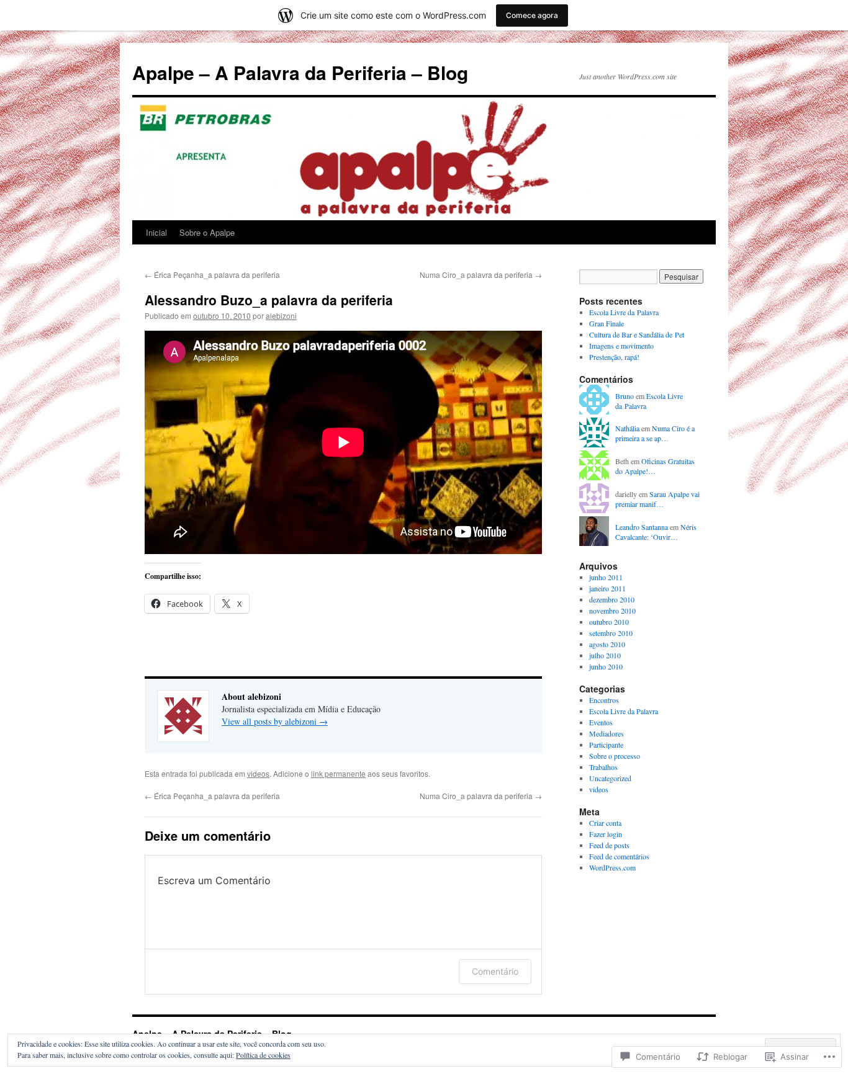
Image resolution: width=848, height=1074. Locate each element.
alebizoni (281, 315)
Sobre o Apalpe (207, 232)
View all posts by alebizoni (275, 721)
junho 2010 (606, 666)
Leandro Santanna (641, 527)
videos (258, 773)
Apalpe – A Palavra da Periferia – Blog (300, 72)
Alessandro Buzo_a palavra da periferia (269, 299)
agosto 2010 (607, 644)
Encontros (604, 700)
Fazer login (605, 834)
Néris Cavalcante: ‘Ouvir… (656, 532)
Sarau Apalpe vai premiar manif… (657, 499)
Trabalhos (603, 767)
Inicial (156, 232)
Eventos (601, 722)
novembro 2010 (612, 610)
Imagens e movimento (621, 346)
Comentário (495, 971)
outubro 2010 (609, 622)
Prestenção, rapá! (614, 357)
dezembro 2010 (611, 599)
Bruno (624, 396)
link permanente (338, 773)
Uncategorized (610, 778)
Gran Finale (606, 323)
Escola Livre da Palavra (624, 312)
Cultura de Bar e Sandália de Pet (636, 334)
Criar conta (605, 823)
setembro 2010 (611, 633)
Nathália (627, 428)
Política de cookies (263, 1055)
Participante (606, 745)
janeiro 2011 (607, 588)
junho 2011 (606, 577)
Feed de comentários (619, 856)
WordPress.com (612, 867)
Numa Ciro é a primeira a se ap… (655, 433)
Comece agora (532, 15)
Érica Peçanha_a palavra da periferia (212, 274)
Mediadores (606, 733)
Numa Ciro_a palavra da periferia (481, 274)
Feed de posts (609, 845)
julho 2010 (605, 655)
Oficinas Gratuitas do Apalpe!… (655, 466)
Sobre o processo (614, 756)
